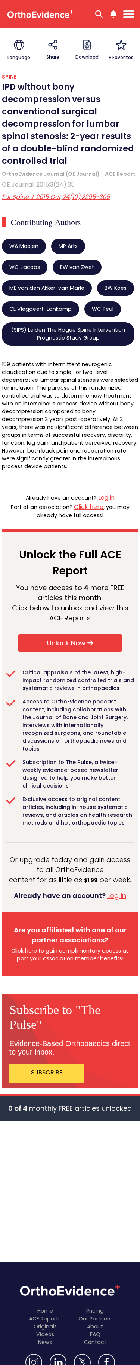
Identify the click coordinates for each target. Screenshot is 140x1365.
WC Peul (102, 309)
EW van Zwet (77, 267)
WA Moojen (23, 246)
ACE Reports (45, 1318)
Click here (88, 507)
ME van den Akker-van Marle (46, 288)
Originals (45, 1326)
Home (45, 1311)
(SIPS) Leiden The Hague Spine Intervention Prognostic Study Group (68, 333)
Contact (95, 1342)
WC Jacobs (24, 267)
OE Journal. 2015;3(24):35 (38, 184)
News (45, 1342)
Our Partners (95, 1318)
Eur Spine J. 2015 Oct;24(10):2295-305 (56, 197)
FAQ (95, 1334)
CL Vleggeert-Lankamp (40, 309)
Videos (45, 1334)
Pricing (95, 1311)
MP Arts (68, 246)
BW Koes (116, 288)
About (95, 1326)
